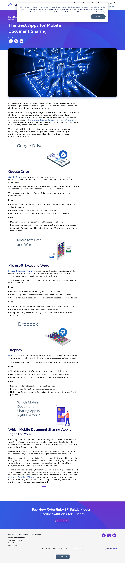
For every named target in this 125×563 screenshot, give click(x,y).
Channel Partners (98, 3)
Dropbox (12, 355)
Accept (98, 16)
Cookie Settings (62, 557)
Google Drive (14, 177)
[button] (44, 486)
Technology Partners (81, 3)
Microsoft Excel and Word (20, 271)
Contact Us (111, 3)
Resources (111, 7)
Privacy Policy (36, 534)
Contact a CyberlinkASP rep (21, 477)
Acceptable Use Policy (16, 537)
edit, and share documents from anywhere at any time (50, 120)
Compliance (23, 534)
